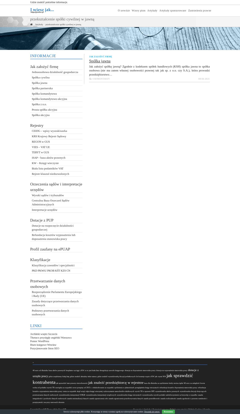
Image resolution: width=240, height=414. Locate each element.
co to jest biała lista (92, 370)
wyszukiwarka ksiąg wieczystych (129, 395)
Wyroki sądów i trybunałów (48, 195)
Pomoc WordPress (39, 341)
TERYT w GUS (40, 152)
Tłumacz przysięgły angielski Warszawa (51, 337)
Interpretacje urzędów (44, 209)
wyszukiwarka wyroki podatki (153, 395)
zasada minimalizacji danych (78, 398)
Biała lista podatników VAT (47, 168)
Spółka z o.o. (39, 104)
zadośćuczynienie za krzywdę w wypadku (181, 395)
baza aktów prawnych (57, 370)
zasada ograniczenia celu (98, 398)
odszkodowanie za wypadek (103, 388)
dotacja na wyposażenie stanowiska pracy (171, 370)
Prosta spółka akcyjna (44, 109)
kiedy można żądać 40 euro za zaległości (184, 383)
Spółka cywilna (41, 77)
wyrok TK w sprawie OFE (145, 391)
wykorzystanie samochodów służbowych (118, 391)
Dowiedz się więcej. (152, 412)
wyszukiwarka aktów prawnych (167, 391)
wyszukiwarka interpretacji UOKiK (72, 395)
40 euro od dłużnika (40, 370)
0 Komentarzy (101, 79)
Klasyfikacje (40, 260)
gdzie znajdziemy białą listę (59, 376)
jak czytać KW (160, 376)
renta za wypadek (69, 391)
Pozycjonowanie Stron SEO (44, 348)
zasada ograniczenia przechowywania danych (126, 398)
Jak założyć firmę (100, 57)
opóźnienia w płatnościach (124, 388)
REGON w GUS (41, 141)
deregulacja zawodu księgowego (112, 370)
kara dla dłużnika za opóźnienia (156, 383)
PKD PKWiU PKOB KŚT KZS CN (51, 270)
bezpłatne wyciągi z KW (75, 370)
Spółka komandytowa (44, 93)
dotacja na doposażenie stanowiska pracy (140, 370)
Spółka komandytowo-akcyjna (49, 98)
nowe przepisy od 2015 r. (82, 388)
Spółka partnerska (42, 88)
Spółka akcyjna (41, 115)
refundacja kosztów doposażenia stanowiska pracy (178, 388)
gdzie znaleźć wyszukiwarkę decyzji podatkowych (116, 376)
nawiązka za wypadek (63, 388)
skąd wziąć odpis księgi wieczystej (90, 391)
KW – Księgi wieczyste (45, 163)
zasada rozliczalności (168, 398)
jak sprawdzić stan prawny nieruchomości (72, 383)
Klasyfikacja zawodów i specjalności (53, 265)
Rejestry (36, 125)
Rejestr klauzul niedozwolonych (50, 173)
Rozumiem (168, 412)
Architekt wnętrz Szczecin (43, 334)
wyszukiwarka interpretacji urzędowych (101, 395)
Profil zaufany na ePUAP (50, 249)
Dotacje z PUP (41, 220)
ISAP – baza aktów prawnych (48, 157)
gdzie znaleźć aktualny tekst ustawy (83, 376)
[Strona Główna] (31, 24)
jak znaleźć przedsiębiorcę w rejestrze (116, 383)
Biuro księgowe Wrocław (43, 344)
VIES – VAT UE (41, 147)
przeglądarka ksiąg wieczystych (147, 388)
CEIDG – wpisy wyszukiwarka (49, 130)
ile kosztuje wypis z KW (145, 376)
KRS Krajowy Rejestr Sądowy (49, 136)
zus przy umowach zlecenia (54, 402)
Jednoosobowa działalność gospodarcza (55, 72)
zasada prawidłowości (152, 398)
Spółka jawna (100, 61)
